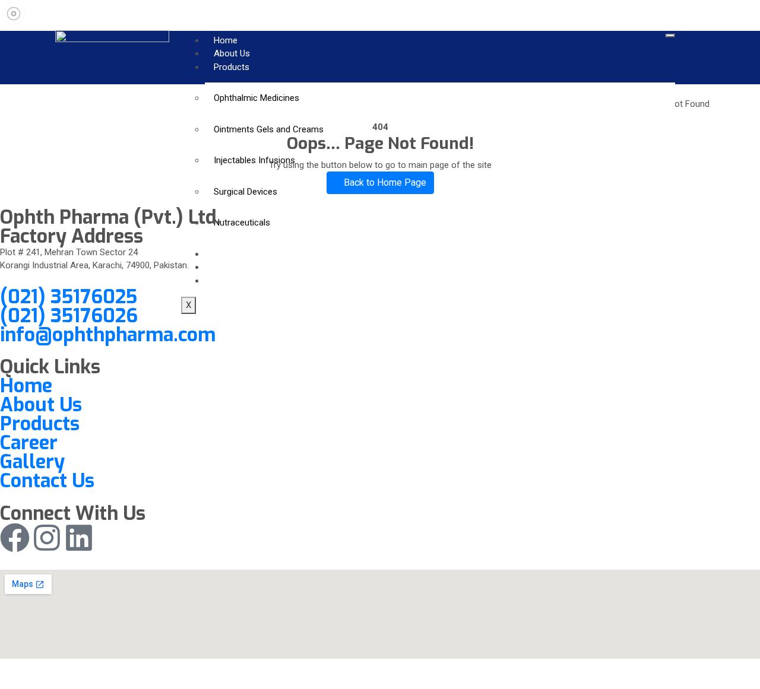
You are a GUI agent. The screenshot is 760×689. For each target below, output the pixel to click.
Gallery (32, 461)
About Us (232, 53)
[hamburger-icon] (670, 35)
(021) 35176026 (69, 315)
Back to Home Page (383, 182)
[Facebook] (15, 538)
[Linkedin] (79, 538)
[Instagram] (47, 538)
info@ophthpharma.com (108, 334)
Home (226, 40)
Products (231, 67)
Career (29, 442)
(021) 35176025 (68, 296)
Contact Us (47, 480)
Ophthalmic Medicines (256, 98)
